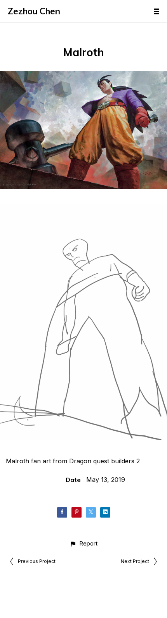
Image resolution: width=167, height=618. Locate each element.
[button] (83, 543)
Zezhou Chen (34, 11)
